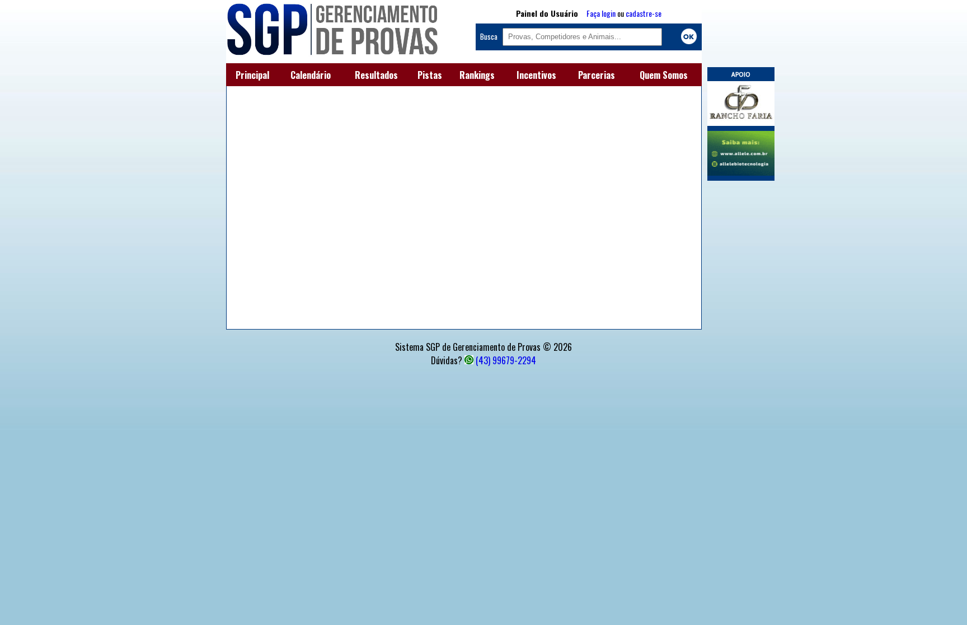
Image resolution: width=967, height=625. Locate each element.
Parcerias (596, 75)
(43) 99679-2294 (506, 360)
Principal (252, 75)
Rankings (477, 75)
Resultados (376, 75)
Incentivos (536, 75)
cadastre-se (643, 13)
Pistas (429, 75)
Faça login (601, 13)
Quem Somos (664, 75)
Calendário (310, 75)
